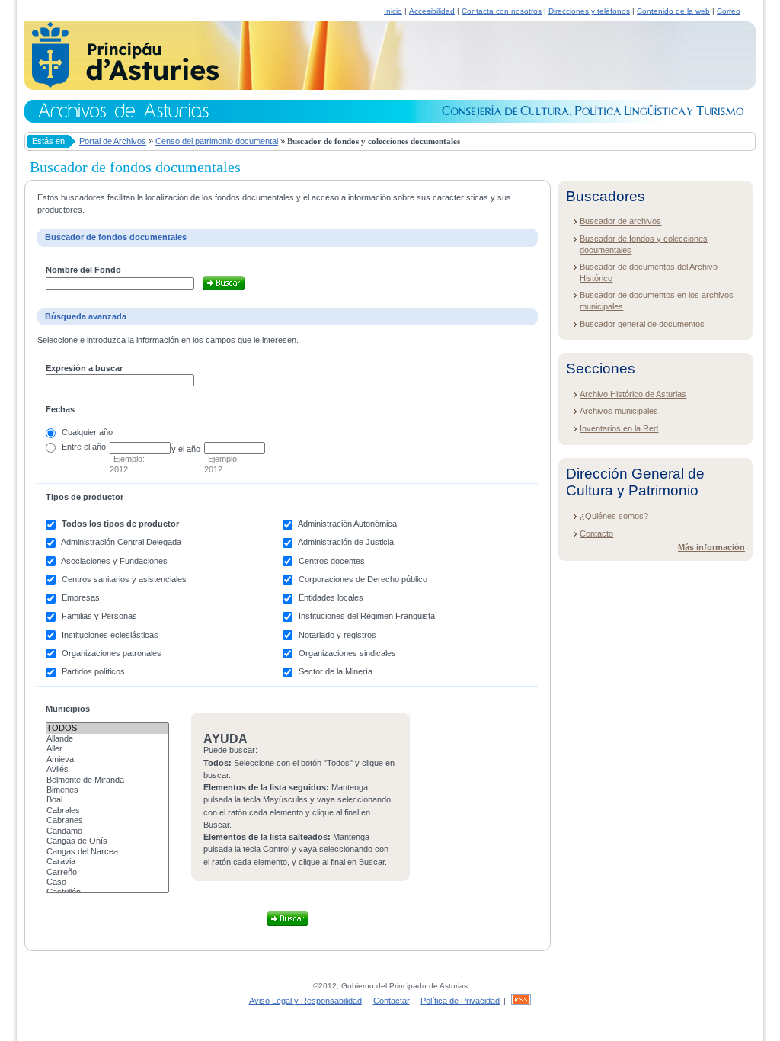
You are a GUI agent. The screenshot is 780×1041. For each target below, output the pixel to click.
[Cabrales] (107, 810)
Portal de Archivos (112, 141)
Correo (728, 11)
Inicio (393, 11)
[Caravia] (107, 861)
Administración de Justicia (346, 541)
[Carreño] (107, 872)
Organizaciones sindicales (347, 653)
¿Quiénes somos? (614, 515)
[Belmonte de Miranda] (107, 780)
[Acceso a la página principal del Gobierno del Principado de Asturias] (121, 85)
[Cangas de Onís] (107, 841)
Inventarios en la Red (619, 428)
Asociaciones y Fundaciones (114, 560)
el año (95, 446)
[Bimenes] (107, 790)
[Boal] (107, 800)
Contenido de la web (673, 11)
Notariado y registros (337, 634)
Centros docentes (332, 560)
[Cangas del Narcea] (107, 852)
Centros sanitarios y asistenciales (124, 579)
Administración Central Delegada (121, 541)
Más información (711, 547)
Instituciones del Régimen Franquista (367, 615)
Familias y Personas (99, 615)
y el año (185, 448)
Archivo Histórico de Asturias (633, 394)
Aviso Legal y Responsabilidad (305, 1000)
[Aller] (107, 749)
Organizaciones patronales (111, 653)
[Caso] (107, 882)
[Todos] (107, 728)
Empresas (81, 597)
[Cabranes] (107, 820)
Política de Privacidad (460, 1000)
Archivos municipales (619, 410)
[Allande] (107, 739)
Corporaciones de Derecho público (363, 579)
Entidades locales (331, 597)
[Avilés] (107, 769)
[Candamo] (107, 831)
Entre (72, 446)
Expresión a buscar (84, 368)
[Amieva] (107, 759)
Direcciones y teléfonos (589, 11)
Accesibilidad (432, 11)
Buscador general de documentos (642, 323)
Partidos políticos (93, 671)
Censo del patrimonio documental (216, 141)
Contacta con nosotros (502, 11)
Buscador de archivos (620, 221)
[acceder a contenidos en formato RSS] (521, 1000)
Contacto (596, 533)
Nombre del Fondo (83, 269)
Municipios (68, 708)
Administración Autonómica (347, 523)
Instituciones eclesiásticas (110, 634)
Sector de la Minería (335, 671)
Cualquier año (87, 432)
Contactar (391, 1000)
